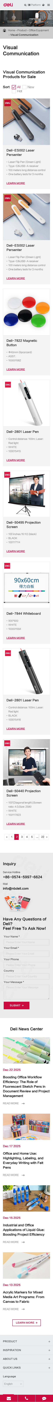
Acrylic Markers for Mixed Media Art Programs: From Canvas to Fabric (23, 1297)
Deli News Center (26, 1029)
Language (9, 1376)
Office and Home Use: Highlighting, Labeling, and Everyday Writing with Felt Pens (23, 1160)
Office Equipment (39, 30)
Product (21, 30)
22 (42, 837)
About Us (10, 1359)
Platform (35, 5)
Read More (11, 1103)
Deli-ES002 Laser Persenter (20, 152)
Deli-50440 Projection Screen (23, 793)
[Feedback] (44, 1398)
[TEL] (26, 1398)
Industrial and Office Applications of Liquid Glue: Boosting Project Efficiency (24, 1230)
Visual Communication (24, 35)
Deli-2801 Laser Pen (22, 431)
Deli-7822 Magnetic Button (21, 343)
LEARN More (15, 183)
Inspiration (12, 1350)
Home (11, 30)
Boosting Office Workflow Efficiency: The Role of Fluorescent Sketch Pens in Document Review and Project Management (26, 1087)
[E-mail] (9, 1398)
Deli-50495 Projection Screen (23, 525)
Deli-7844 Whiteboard (23, 613)
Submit (15, 1005)
